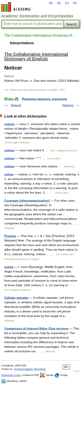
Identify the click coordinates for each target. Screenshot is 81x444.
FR (75, 3)
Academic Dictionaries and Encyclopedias (37, 16)
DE (59, 3)
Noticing (67, 105)
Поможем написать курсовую (44, 99)
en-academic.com (16, 7)
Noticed (16, 105)
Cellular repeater (16, 297)
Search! (71, 24)
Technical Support (23, 369)
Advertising (39, 369)
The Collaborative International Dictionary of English (40, 35)
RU (51, 3)
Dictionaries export (11, 375)
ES (67, 3)
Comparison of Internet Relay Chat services (36, 328)
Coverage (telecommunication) (27, 200)
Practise (10, 236)
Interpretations (22, 43)
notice (9, 174)
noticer (9, 124)
